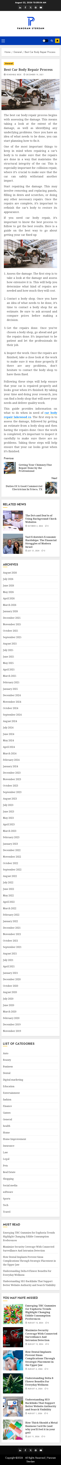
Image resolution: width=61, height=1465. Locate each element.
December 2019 (12, 1024)
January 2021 (10, 973)
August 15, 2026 (35, 1323)
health (6, 1126)
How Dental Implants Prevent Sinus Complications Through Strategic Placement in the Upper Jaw (29, 1260)
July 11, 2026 (34, 1437)
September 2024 (12, 714)
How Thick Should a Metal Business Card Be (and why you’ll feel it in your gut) (41, 1427)
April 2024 (9, 747)
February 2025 (11, 682)
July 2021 (8, 960)
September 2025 (12, 637)
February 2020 (11, 1018)
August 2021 (10, 953)
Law (5, 1152)
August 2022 (10, 876)
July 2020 (8, 998)
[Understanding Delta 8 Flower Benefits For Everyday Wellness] (13, 1383)
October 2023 (10, 785)
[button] (3, 40)
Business (8, 1066)
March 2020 (9, 1011)
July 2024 (8, 727)
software (8, 1192)
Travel (6, 1211)
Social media (10, 1185)
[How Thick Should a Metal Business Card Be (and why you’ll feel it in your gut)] (13, 1430)
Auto (5, 1053)
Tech (5, 1205)
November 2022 (12, 856)
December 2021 (12, 927)
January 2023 (10, 843)
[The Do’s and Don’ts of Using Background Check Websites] (13, 521)
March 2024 (9, 753)
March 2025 (9, 675)
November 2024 (12, 701)
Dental (6, 1073)
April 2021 (9, 966)
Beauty (7, 1059)
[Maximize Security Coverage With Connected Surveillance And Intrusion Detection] (13, 1337)
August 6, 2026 (35, 1369)
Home (6, 1132)
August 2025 (10, 643)
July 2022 (8, 882)
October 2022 (10, 863)
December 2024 (12, 695)
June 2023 (8, 811)
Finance (7, 1106)
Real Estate (9, 1172)
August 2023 (10, 798)
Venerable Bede (13, 75)
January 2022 (10, 921)
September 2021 (12, 947)
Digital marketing (13, 1079)
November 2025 (12, 624)
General (9, 63)
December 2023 (12, 772)
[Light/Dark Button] (45, 40)
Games (7, 1112)
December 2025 (12, 617)
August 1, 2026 (35, 1413)
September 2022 (12, 869)
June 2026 (8, 585)
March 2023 (9, 831)
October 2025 (10, 630)
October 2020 (10, 985)
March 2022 (9, 908)
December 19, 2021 (35, 75)
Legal (6, 1159)
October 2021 (10, 940)
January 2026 (10, 611)
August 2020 (10, 992)
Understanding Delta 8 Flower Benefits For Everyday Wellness (39, 1381)
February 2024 (11, 759)
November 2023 (12, 779)
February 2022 (11, 914)
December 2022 (12, 850)
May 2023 (8, 817)
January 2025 (10, 689)
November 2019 (12, 1031)
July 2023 (8, 805)
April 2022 (9, 901)
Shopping (8, 1178)
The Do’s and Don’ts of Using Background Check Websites (41, 519)
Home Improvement (14, 1139)
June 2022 (8, 889)
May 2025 (8, 663)
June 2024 (8, 734)
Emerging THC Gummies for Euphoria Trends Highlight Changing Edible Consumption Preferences (29, 1236)
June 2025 (8, 656)
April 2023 (9, 824)
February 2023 (11, 837)
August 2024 (10, 721)
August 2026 (10, 572)
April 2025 (9, 669)
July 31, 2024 (34, 551)
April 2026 (9, 598)
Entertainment (11, 1092)
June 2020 (8, 1005)
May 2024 (8, 740)
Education (8, 1086)
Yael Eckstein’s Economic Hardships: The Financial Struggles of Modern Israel (41, 542)
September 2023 (12, 792)
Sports (6, 1198)
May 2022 (8, 895)
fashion (7, 1099)
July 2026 (8, 579)
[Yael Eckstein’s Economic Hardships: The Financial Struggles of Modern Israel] (13, 544)
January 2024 (10, 766)
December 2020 (12, 979)
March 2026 (9, 605)
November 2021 (12, 934)
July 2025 (8, 650)
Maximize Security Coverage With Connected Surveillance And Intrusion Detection (41, 1335)
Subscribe (57, 41)
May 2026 (8, 592)
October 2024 (10, 708)
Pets (5, 1165)
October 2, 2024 (35, 526)
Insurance (8, 1145)
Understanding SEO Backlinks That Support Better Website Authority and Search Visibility (40, 1404)
